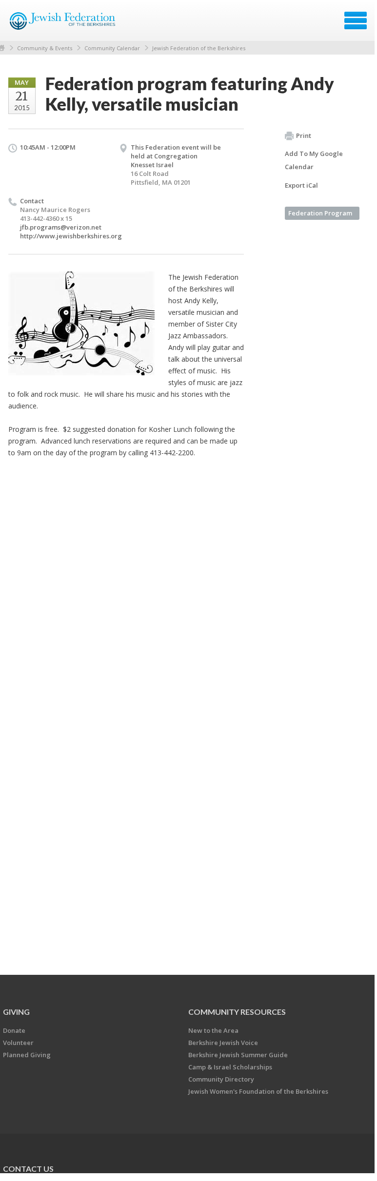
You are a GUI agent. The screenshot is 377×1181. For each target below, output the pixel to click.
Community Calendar (112, 48)
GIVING (16, 1011)
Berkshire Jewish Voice (223, 1042)
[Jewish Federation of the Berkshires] (63, 24)
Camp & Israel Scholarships (230, 1067)
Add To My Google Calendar (314, 160)
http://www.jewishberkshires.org (71, 236)
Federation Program (320, 213)
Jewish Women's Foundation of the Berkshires (258, 1091)
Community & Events (44, 48)
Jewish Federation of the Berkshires (198, 48)
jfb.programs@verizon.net (60, 227)
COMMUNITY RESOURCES (237, 1011)
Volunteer (18, 1042)
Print (303, 135)
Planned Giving (27, 1054)
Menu (355, 20)
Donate (14, 1030)
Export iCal (301, 185)
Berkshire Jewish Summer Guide (238, 1054)
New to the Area (213, 1030)
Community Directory (221, 1079)
